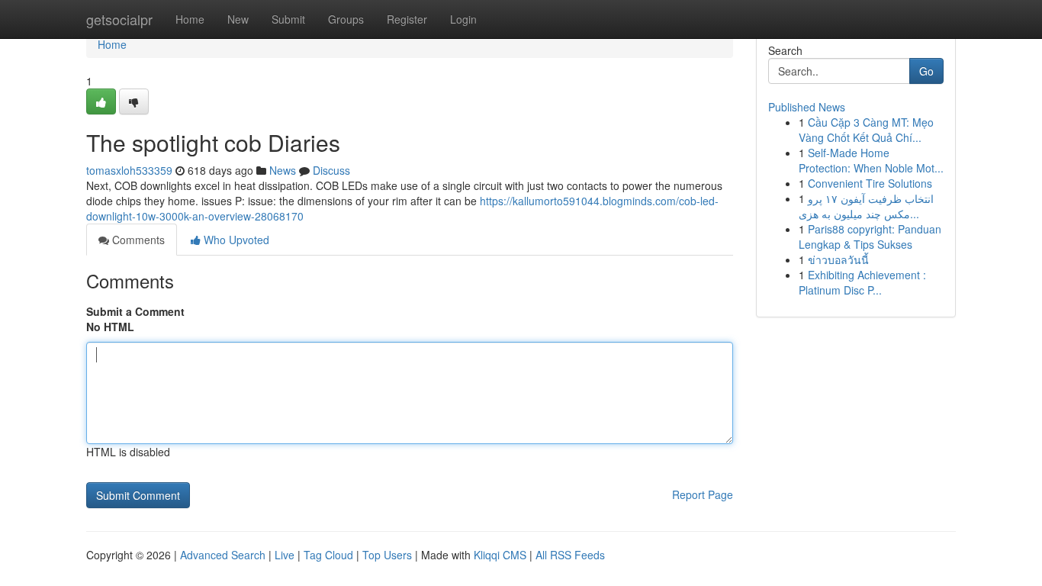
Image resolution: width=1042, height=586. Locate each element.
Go (926, 71)
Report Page (702, 494)
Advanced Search (222, 554)
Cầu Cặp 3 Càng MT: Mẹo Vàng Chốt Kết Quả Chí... (866, 129)
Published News (806, 106)
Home (189, 19)
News (282, 170)
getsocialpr (119, 19)
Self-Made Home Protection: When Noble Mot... (871, 160)
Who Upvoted (235, 239)
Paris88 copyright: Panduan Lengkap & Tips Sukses (870, 236)
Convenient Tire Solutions (870, 183)
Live (284, 554)
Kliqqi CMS (500, 554)
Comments (137, 239)
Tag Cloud (328, 554)
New (238, 19)
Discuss (331, 170)
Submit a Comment (135, 311)
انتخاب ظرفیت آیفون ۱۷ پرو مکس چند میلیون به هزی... (866, 206)
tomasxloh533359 (129, 170)
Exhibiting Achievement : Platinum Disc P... (862, 282)
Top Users (387, 554)
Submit (288, 19)
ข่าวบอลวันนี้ (838, 259)
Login (463, 19)
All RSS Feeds (570, 554)
